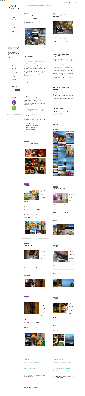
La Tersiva (27, 185)
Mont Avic (55, 298)
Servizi (14, 24)
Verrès (64, 38)
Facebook (71, 2)
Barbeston (27, 298)
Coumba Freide (60, 40)
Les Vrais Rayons (13, 7)
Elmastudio (54, 385)
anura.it (61, 67)
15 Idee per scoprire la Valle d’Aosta (34, 15)
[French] (3, 0)
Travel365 (38, 23)
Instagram (76, 2)
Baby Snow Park (28, 56)
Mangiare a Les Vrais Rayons (32, 143)
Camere (14, 23)
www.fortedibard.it (68, 77)
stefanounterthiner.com (57, 66)
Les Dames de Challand (59, 188)
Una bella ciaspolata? (59, 108)
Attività (14, 69)
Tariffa (25, 204)
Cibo (14, 71)
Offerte (14, 29)
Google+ (74, 2)
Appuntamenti (14, 68)
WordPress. (43, 385)
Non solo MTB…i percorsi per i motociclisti (31, 362)
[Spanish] (6, 0)
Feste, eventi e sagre (14, 72)
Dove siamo (14, 31)
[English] (2, 0)
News (14, 34)
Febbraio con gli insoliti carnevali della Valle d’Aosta (62, 362)
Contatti (14, 33)
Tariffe (14, 27)
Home (14, 17)
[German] (4, 0)
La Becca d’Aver (28, 245)
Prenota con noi (13, 21)
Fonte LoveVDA (27, 75)
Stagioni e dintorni (58, 125)
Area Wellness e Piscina (14, 26)
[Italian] (0, 0)
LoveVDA (66, 41)
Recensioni (14, 19)
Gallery (13, 103)
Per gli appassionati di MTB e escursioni (31, 368)
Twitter (69, 2)
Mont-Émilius (56, 247)
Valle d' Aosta (14, 79)
